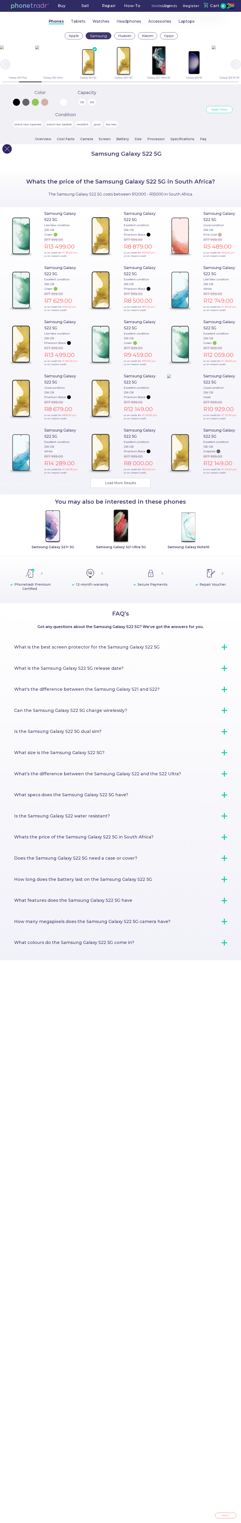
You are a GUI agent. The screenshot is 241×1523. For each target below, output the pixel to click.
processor (156, 139)
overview (43, 139)
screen (105, 139)
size (138, 139)
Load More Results (120, 483)
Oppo (169, 36)
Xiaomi (147, 36)
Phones (56, 21)
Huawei (124, 36)
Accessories (159, 21)
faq (203, 139)
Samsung (98, 36)
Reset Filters (219, 109)
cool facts (66, 139)
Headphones (128, 21)
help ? (225, 1515)
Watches (100, 21)
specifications (182, 139)
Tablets (78, 21)
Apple (74, 36)
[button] (30, 6)
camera (86, 139)
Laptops (186, 21)
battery (122, 139)
